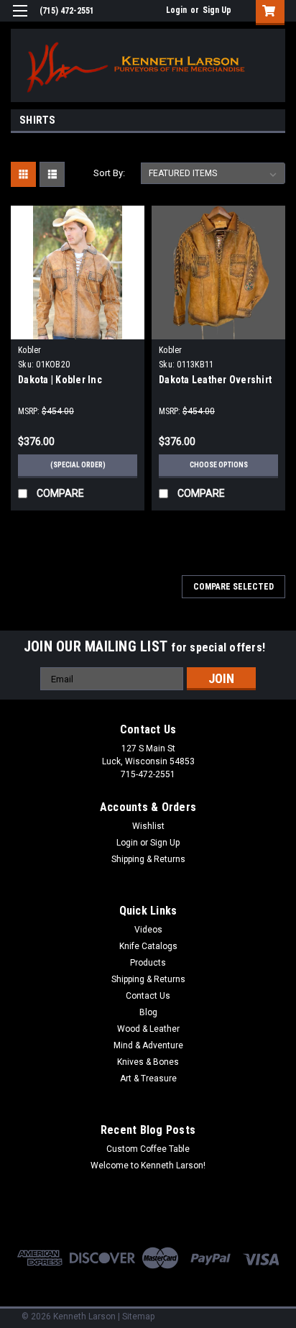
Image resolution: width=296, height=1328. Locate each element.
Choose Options (219, 465)
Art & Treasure (148, 1078)
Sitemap (138, 1316)
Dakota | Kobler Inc (60, 379)
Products (148, 963)
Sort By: (109, 173)
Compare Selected (233, 587)
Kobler (30, 350)
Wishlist (148, 826)
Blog (148, 1012)
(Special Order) (78, 465)
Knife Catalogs (148, 946)
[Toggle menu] (20, 20)
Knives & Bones (148, 1062)
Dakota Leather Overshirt (215, 379)
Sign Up (217, 10)
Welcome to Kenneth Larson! (148, 1165)
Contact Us (148, 996)
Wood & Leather (148, 1029)
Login (176, 10)
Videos (148, 930)
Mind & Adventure (148, 1045)
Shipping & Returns (148, 859)
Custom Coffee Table (148, 1149)
